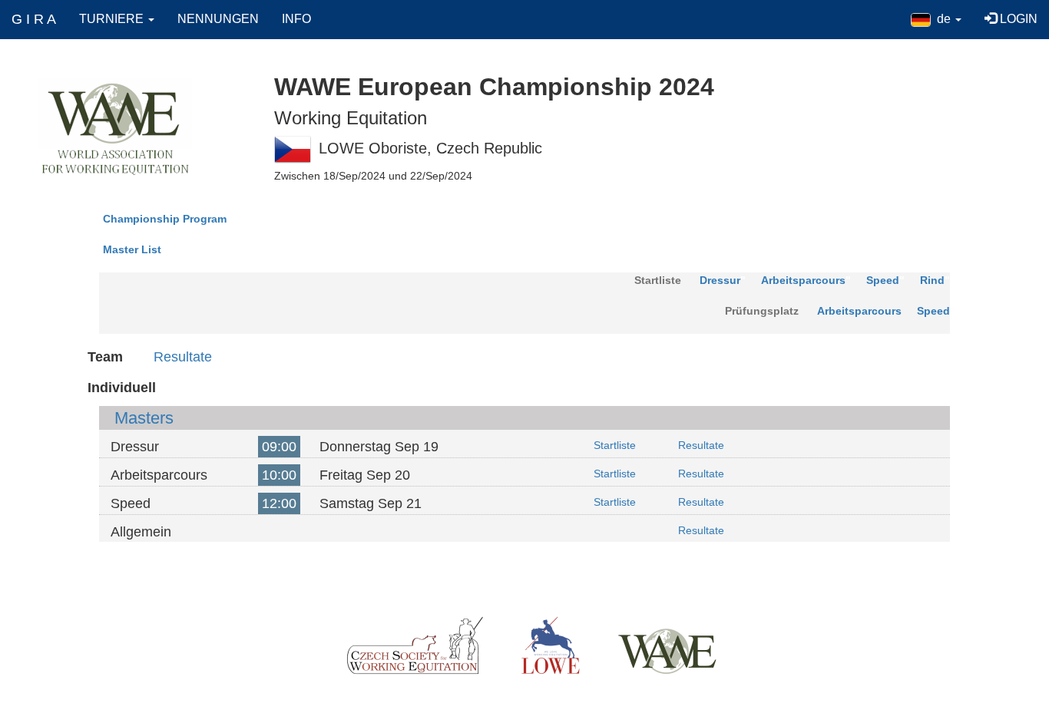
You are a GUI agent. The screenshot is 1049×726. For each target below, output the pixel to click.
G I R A (34, 19)
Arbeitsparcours (803, 280)
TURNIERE (113, 18)
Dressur (720, 280)
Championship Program (165, 219)
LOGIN (1017, 18)
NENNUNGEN (218, 18)
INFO (296, 18)
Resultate (183, 357)
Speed (882, 280)
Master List (132, 249)
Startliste (615, 445)
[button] (936, 19)
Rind (932, 280)
